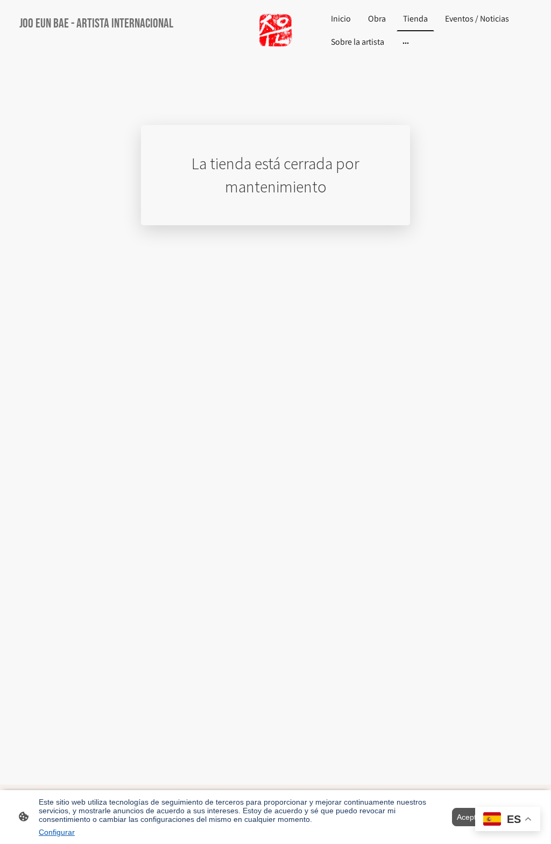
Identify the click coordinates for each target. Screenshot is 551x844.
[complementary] (507, 820)
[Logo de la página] (275, 31)
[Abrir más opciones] (405, 43)
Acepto (469, 817)
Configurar (57, 832)
